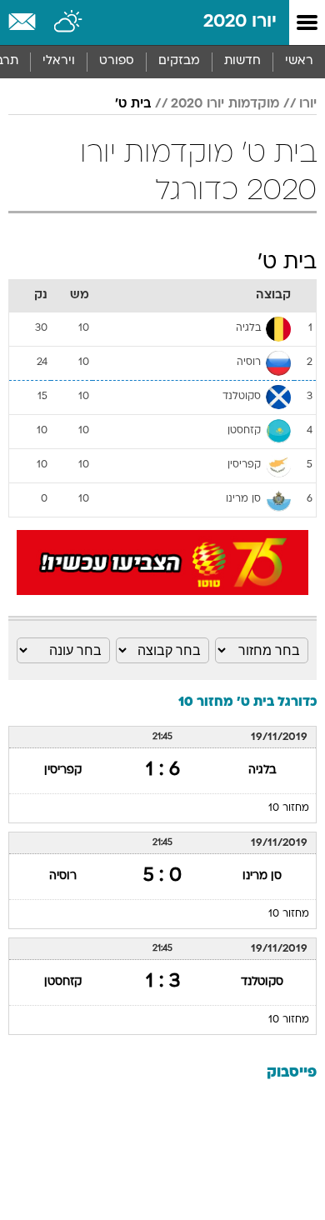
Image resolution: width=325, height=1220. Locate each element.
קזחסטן (63, 982)
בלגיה (262, 770)
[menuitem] (242, 61)
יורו (308, 104)
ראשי (299, 61)
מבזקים (179, 61)
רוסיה (63, 876)
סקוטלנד (262, 982)
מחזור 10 (288, 808)
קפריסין (63, 770)
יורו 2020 (240, 22)
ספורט (116, 61)
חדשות (242, 61)
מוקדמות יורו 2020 (225, 104)
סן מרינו (262, 876)
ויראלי (58, 61)
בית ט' (133, 104)
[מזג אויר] (68, 22)
